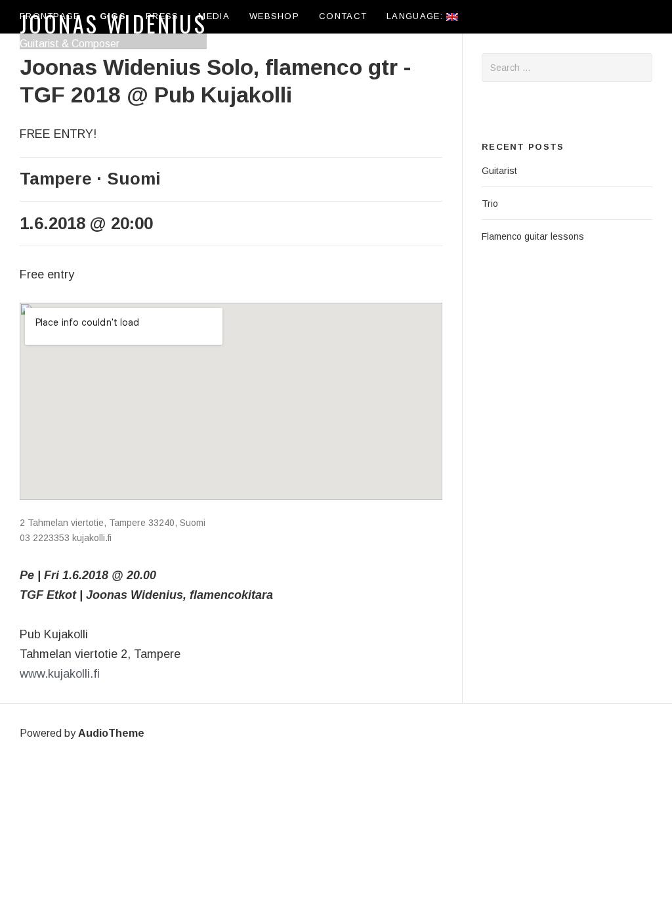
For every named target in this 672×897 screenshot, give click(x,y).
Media (214, 16)
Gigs (113, 16)
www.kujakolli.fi (60, 673)
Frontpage (50, 16)
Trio (490, 203)
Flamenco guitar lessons (533, 236)
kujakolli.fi (92, 538)
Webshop (274, 16)
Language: (416, 16)
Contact (343, 16)
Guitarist (499, 170)
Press (162, 16)
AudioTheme (111, 733)
